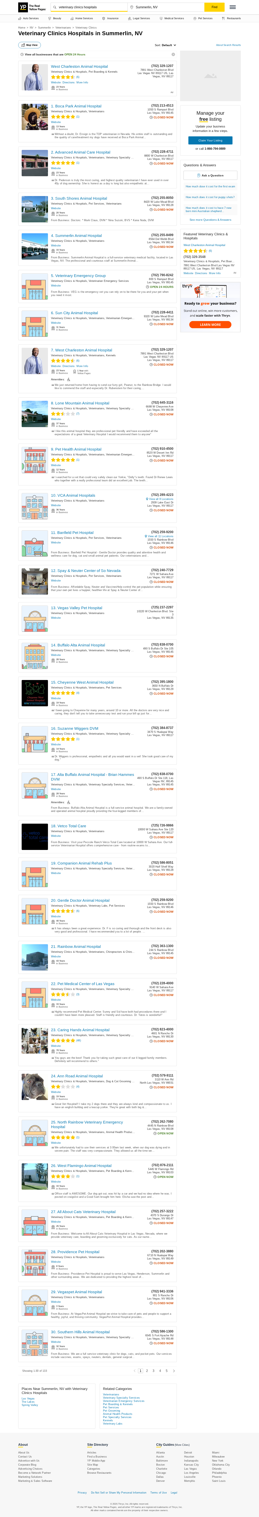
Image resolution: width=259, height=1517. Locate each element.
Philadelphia (219, 1472)
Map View (32, 45)
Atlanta (160, 1452)
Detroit (188, 1452)
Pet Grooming (111, 1410)
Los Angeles (191, 1472)
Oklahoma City (221, 1464)
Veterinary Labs (98, 905)
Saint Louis (219, 1480)
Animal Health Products (120, 1132)
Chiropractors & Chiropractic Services (129, 951)
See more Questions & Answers (210, 219)
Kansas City (191, 1464)
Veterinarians (63, 27)
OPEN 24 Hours (74, 54)
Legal (174, 1492)
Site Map (92, 1464)
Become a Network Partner (34, 1472)
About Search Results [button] (228, 45)
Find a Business (97, 1456)
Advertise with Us (28, 1460)
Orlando (216, 1468)
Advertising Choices (30, 1468)
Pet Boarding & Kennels (103, 71)
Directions (69, 82)
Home (21, 27)
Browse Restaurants (99, 1472)
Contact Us (25, 1456)
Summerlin (44, 27)
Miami (215, 1452)
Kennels (111, 355)
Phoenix (217, 1476)
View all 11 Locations (160, 536)
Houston (189, 1456)
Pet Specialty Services (117, 1417)
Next (173, 1370)
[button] (233, 7)
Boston (160, 1464)
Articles (92, 1452)
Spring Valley (30, 1405)
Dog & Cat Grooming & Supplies (125, 1081)
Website (56, 82)
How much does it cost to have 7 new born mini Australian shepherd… (208, 209)
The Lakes (28, 1401)
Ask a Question (213, 175)
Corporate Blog (27, 1464)
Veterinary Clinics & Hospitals (69, 71)
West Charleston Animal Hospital (79, 66)
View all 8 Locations (161, 499)
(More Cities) (182, 1444)
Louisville (189, 1476)
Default (167, 45)
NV (31, 27)
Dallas (160, 1476)
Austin (160, 1456)
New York (218, 1460)
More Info (82, 82)
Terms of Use (158, 1492)
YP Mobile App (96, 1460)
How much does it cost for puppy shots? (210, 197)
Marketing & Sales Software (35, 1480)
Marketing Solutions (30, 1476)
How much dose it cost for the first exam (210, 186)
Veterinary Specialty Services (124, 157)
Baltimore (162, 1460)
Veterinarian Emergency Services (109, 280)
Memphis (189, 1480)
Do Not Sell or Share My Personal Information (118, 1492)
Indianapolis (191, 1460)
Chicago (161, 1472)
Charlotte (161, 1468)
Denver (160, 1480)
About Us (24, 1452)
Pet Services (96, 203)
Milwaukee (218, 1456)
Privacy (82, 1492)
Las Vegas (28, 1398)
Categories (93, 1468)
